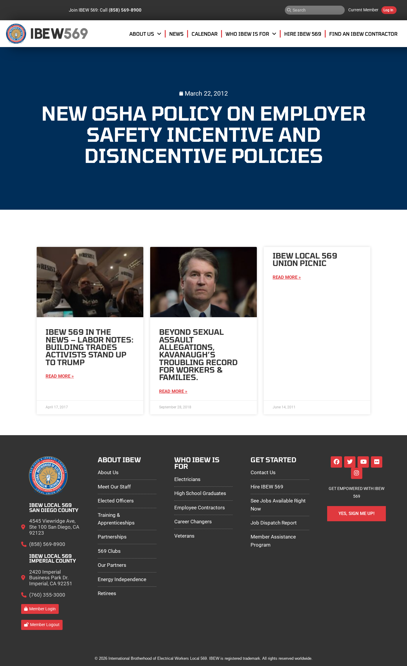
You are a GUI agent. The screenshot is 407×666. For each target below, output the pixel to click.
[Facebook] (336, 462)
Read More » (60, 376)
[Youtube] (363, 462)
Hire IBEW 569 (302, 34)
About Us (141, 34)
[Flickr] (376, 462)
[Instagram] (356, 473)
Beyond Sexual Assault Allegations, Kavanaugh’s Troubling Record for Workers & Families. (198, 354)
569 (75, 33)
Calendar (205, 34)
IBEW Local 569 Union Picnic (305, 259)
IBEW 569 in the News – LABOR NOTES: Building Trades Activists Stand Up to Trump (89, 346)
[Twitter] (349, 462)
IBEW (47, 33)
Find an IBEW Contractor (363, 34)
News (176, 34)
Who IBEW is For (247, 34)
